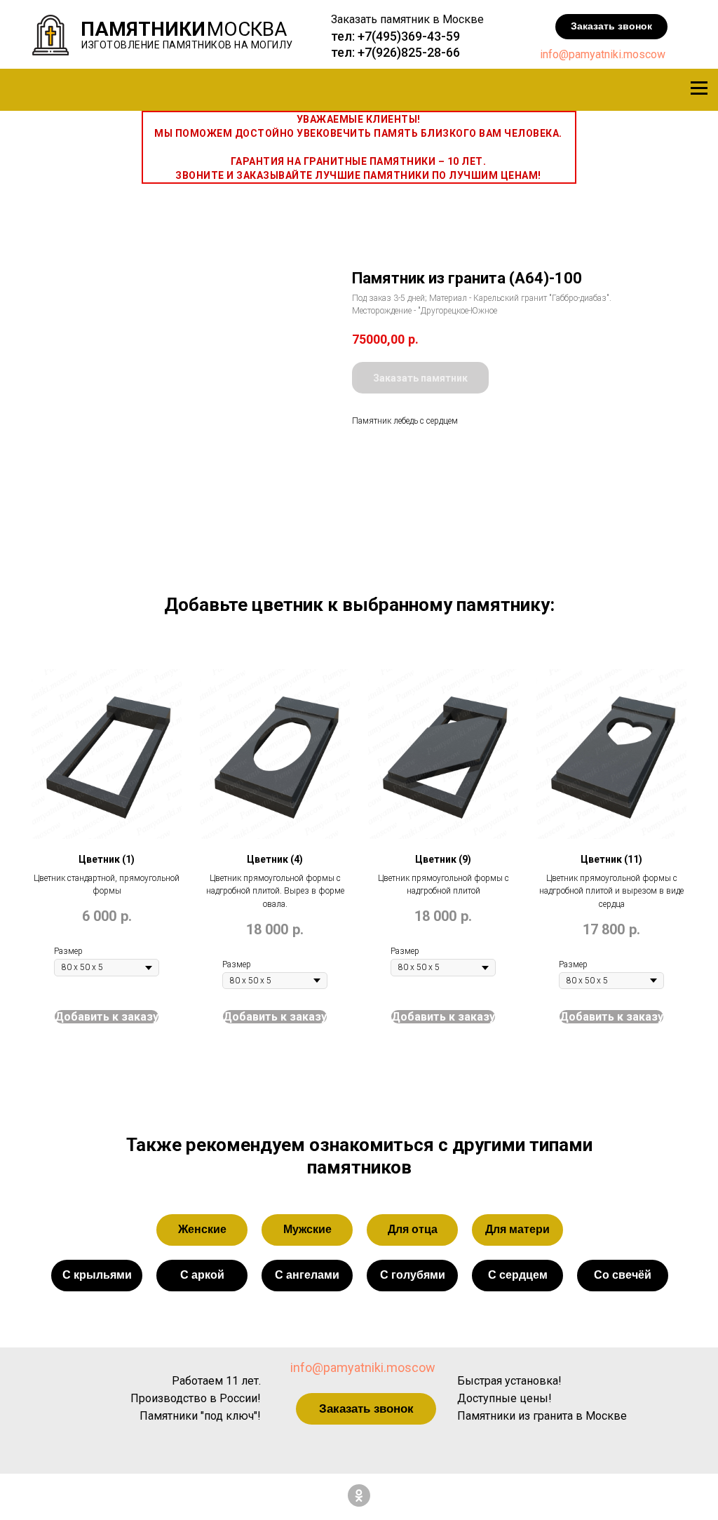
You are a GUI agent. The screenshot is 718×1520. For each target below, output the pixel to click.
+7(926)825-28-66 (409, 52)
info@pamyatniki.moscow (602, 54)
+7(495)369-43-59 (409, 36)
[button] (611, 26)
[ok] (359, 1495)
